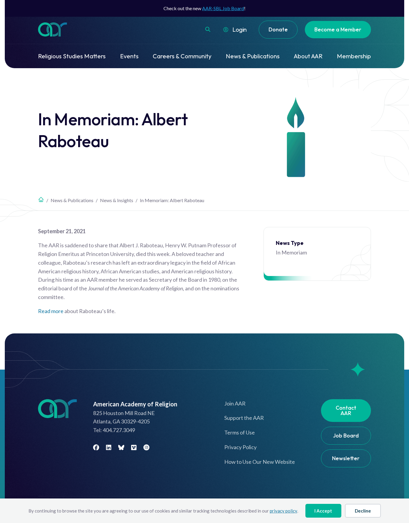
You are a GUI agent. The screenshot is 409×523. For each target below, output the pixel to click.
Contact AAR (346, 410)
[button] (208, 29)
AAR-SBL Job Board (223, 8)
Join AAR (235, 403)
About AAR (308, 56)
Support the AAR (244, 417)
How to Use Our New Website (259, 461)
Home (41, 199)
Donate (278, 29)
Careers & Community (182, 56)
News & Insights (116, 200)
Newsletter (346, 458)
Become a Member (337, 29)
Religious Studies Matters (72, 56)
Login (239, 29)
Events (129, 56)
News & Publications (253, 56)
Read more (50, 311)
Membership (354, 56)
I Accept (323, 510)
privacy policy (283, 510)
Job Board (346, 435)
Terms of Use (239, 432)
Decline (363, 510)
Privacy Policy (240, 447)
